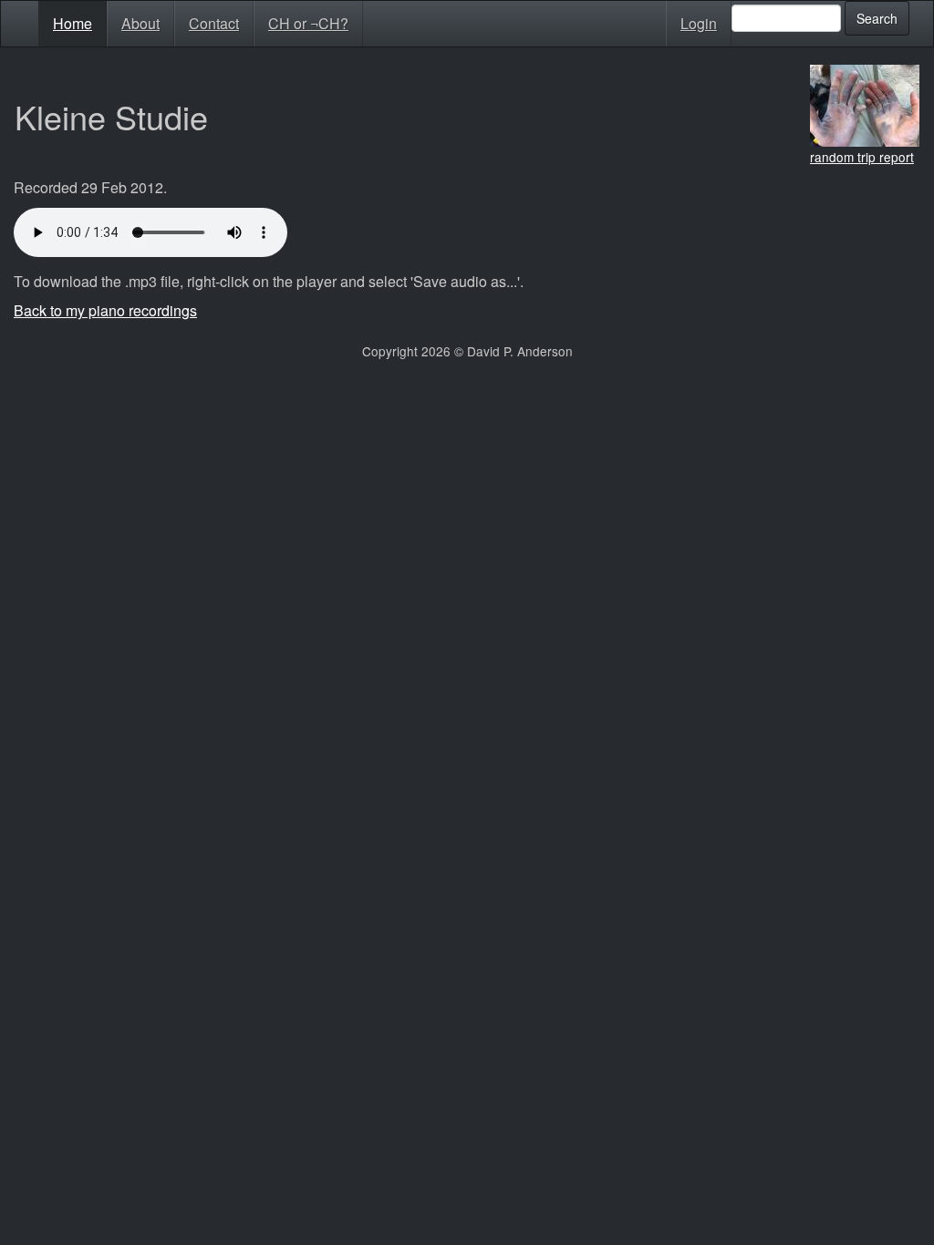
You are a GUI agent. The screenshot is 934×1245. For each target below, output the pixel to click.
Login (698, 23)
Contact (214, 23)
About (140, 23)
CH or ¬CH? (308, 23)
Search (877, 18)
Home (72, 23)
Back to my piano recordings (105, 310)
